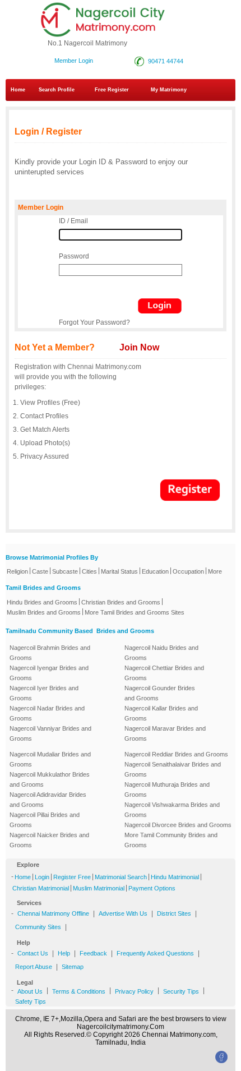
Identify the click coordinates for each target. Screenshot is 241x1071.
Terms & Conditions (78, 991)
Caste (40, 571)
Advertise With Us (123, 913)
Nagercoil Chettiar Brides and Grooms (164, 672)
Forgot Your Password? (94, 322)
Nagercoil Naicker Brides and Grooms (49, 840)
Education (155, 571)
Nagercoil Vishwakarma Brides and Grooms (172, 809)
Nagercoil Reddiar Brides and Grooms (176, 754)
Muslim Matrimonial (98, 888)
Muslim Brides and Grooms (44, 612)
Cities (89, 571)
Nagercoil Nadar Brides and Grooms (47, 713)
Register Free (72, 877)
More (215, 571)
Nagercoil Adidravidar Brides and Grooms (48, 799)
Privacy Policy (134, 991)
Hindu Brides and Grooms (42, 602)
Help (64, 953)
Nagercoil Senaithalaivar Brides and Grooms (172, 769)
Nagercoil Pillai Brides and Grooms (45, 819)
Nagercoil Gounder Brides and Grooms (159, 693)
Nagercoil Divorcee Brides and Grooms (177, 824)
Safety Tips (30, 1001)
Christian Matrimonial (40, 888)
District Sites (174, 913)
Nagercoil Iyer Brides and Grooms (44, 693)
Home (18, 90)
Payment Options (151, 888)
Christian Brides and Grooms (120, 602)
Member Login (73, 60)
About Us (30, 991)
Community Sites (38, 927)
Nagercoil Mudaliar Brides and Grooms (50, 759)
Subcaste (65, 571)
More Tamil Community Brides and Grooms (170, 840)
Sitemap (73, 966)
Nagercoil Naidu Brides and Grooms (161, 652)
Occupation (188, 571)
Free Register (112, 90)
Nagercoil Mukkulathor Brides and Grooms (50, 779)
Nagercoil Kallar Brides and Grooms (161, 713)
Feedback (93, 953)
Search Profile (57, 90)
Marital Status (119, 571)
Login (42, 877)
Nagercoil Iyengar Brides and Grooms (49, 672)
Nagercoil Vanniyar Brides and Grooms (50, 733)
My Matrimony (169, 90)
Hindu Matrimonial (175, 877)
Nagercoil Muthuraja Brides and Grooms (167, 789)
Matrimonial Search (121, 877)
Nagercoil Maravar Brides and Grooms (165, 733)
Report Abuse (33, 966)
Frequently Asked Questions (155, 953)
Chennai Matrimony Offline (53, 913)
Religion (17, 571)
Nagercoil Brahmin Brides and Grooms (50, 652)
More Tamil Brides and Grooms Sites (134, 612)
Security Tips (181, 991)
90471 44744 (164, 61)
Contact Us (32, 953)
